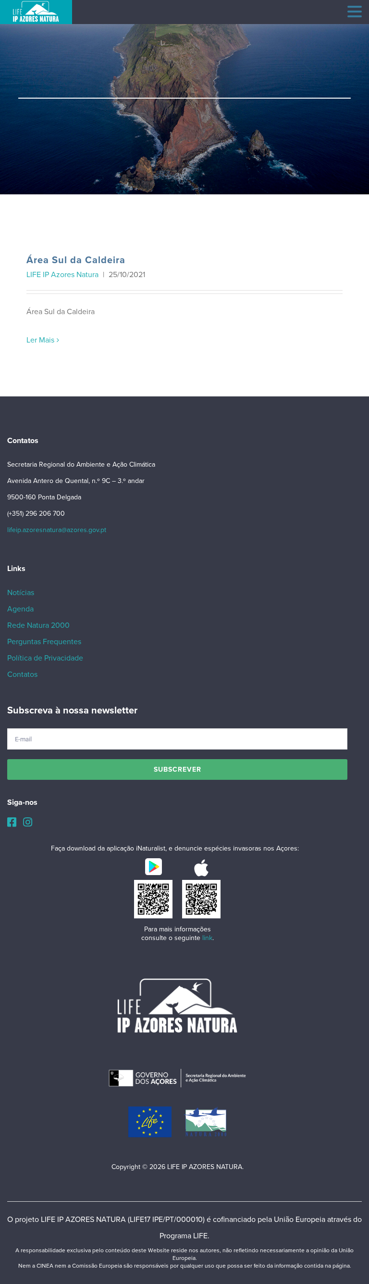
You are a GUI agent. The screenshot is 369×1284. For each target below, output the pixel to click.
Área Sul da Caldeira (75, 260)
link (207, 938)
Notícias (20, 593)
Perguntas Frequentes (44, 642)
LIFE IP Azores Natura (63, 275)
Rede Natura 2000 (38, 625)
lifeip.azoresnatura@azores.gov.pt (56, 530)
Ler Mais (40, 340)
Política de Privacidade (45, 658)
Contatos (22, 674)
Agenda (20, 609)
